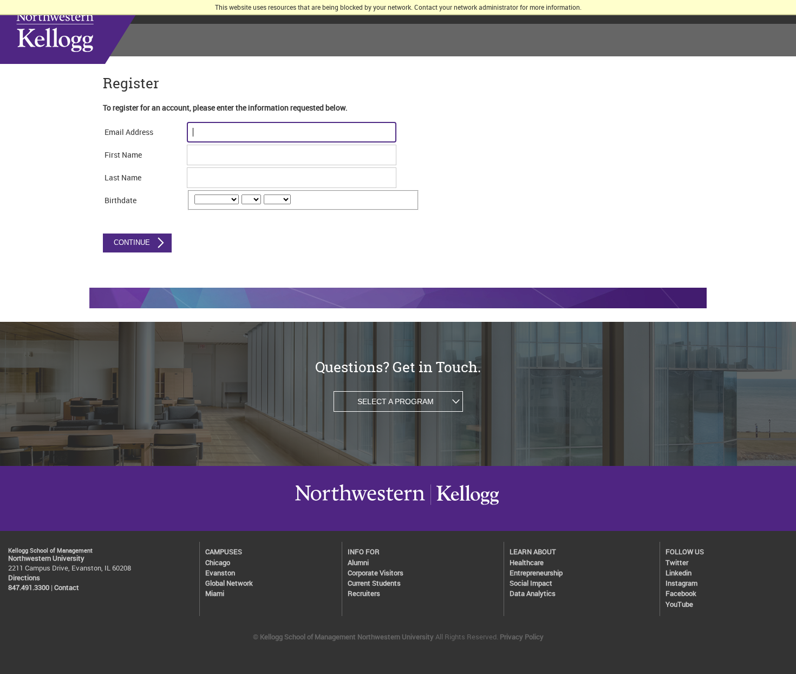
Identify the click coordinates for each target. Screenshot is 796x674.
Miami (214, 593)
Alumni (358, 562)
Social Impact (531, 583)
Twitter (676, 562)
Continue (132, 242)
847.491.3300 (28, 587)
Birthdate (120, 200)
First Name (123, 155)
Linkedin (678, 573)
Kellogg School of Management (86, 32)
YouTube (679, 604)
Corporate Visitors (375, 573)
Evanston (220, 573)
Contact (66, 587)
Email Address (129, 132)
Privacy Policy (522, 636)
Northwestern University (360, 504)
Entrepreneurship (536, 573)
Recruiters (364, 593)
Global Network (229, 583)
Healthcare (527, 562)
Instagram (681, 583)
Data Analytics (533, 593)
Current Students (374, 583)
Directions (24, 577)
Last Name (123, 177)
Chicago (217, 562)
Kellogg (464, 504)
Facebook (680, 593)
